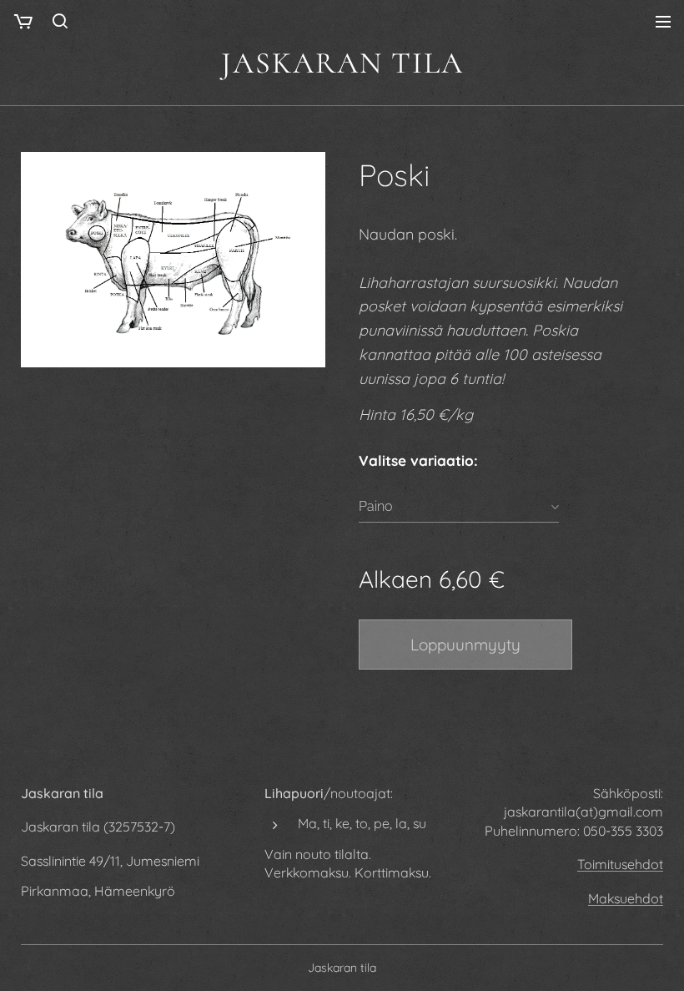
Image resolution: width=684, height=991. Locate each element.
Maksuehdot (625, 898)
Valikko (663, 21)
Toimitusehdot (620, 864)
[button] (60, 21)
